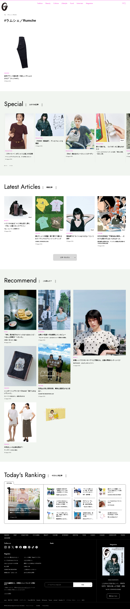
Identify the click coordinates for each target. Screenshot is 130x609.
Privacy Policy (46, 605)
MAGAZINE (7, 538)
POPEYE (16, 600)
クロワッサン (23, 600)
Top (5, 14)
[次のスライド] (8, 165)
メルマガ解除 (7, 593)
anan (5, 600)
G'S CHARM (36, 535)
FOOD (84, 535)
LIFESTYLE (75, 535)
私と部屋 (6, 566)
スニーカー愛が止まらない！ (11, 557)
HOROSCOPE (112, 535)
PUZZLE (123, 535)
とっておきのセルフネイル (11, 560)
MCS (83, 600)
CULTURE (55, 535)
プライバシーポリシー (23, 587)
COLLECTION (24, 535)
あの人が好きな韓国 (29, 572)
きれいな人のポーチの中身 (11, 563)
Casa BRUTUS (31, 600)
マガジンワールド (29, 605)
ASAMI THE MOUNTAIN (10, 569)
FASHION (6, 535)
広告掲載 (38, 605)
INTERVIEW (65, 535)
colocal (55, 600)
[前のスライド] (5, 165)
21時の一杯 (27, 566)
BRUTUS (10, 600)
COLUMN (102, 535)
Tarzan (50, 600)
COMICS (93, 535)
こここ (78, 600)
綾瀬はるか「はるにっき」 (11, 572)
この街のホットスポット (30, 569)
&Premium (44, 600)
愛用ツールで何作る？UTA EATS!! (32, 563)
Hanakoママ (62, 600)
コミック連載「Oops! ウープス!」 (32, 557)
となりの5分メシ (28, 560)
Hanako (38, 600)
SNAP (15, 535)
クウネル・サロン (71, 600)
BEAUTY (46, 535)
